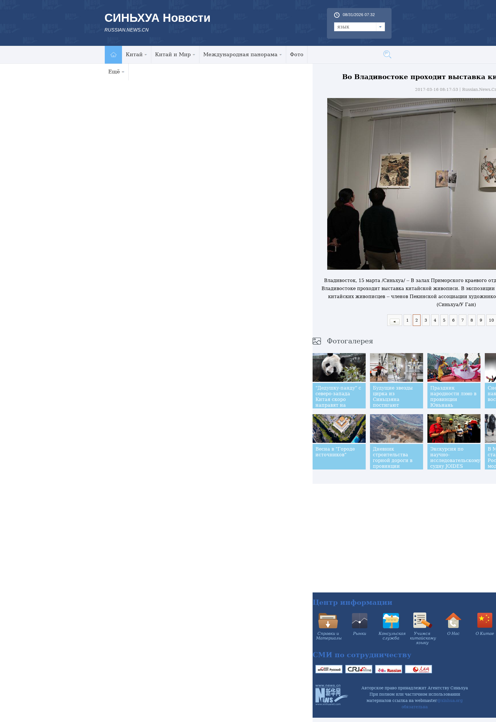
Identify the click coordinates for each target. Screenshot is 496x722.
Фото (296, 54)
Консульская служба (392, 635)
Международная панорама (240, 54)
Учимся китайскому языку (423, 638)
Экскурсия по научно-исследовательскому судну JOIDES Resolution (455, 460)
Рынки (359, 633)
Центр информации (352, 602)
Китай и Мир (173, 54)
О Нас (453, 633)
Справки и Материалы (329, 635)
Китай (134, 54)
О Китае (485, 633)
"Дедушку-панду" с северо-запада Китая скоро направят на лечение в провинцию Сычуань (338, 405)
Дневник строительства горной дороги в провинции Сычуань (392, 460)
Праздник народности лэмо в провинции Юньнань (453, 396)
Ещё (114, 72)
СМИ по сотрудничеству (362, 655)
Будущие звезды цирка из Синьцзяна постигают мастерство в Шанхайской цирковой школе (393, 405)
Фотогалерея (350, 341)
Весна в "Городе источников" (335, 451)
